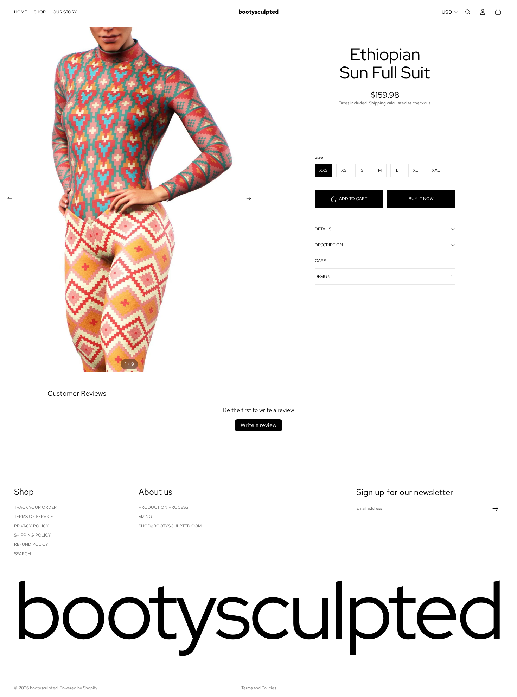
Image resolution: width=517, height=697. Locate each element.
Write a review (258, 425)
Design (323, 276)
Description (329, 245)
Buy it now (421, 199)
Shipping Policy (32, 535)
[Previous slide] (7, 199)
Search (22, 554)
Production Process (163, 507)
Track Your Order (35, 507)
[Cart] (498, 12)
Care (320, 261)
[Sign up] (495, 508)
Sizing (145, 516)
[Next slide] (250, 199)
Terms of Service (33, 516)
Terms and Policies (258, 688)
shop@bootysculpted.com (170, 526)
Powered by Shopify (78, 688)
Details (323, 229)
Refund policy (31, 544)
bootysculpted (44, 688)
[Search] (467, 12)
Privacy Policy (31, 526)
